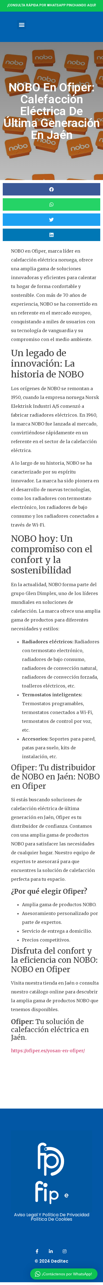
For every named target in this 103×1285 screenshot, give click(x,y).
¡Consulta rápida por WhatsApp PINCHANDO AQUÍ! (51, 5)
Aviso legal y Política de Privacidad (51, 1215)
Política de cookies (51, 1219)
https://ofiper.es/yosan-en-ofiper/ (48, 1050)
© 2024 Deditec (51, 1261)
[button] (21, 24)
